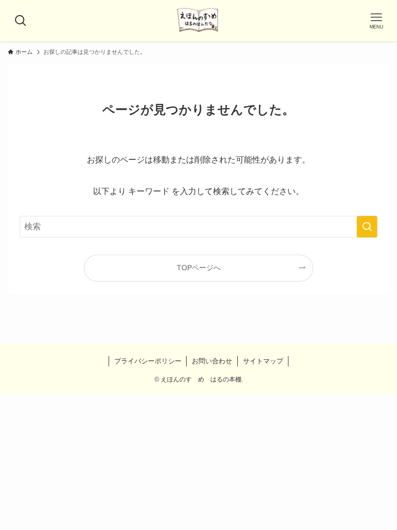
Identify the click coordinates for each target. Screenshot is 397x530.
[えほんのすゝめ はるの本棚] (198, 20)
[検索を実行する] (367, 227)
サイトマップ (263, 361)
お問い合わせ (212, 361)
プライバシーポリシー (147, 361)
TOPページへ (199, 267)
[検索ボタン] (20, 20)
